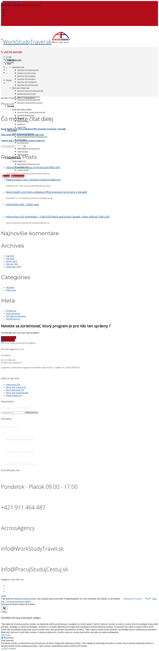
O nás (9, 57)
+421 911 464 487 (13, 52)
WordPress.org (13, 319)
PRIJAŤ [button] (148, 598)
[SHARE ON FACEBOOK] (3, 108)
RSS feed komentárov (16, 316)
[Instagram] (6, 15)
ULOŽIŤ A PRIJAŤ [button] (8, 648)
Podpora (10, 59)
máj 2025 (10, 256)
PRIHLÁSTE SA (31, 413)
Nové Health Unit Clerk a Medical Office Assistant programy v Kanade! (33, 129)
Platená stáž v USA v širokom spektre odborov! (22, 140)
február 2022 (12, 264)
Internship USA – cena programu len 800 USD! (22, 134)
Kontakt (10, 62)
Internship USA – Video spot (22, 204)
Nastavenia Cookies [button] (132, 598)
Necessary (9, 637)
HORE (3, 596)
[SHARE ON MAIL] (7, 108)
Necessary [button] (6, 635)
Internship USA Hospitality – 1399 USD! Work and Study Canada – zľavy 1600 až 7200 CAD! (58, 216)
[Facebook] (6, 10)
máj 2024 (10, 258)
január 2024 (11, 261)
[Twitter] (6, 13)
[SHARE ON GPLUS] (4, 108)
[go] (25, 147)
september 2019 (13, 266)
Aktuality (10, 287)
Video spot (11, 290)
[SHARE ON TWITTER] (1, 108)
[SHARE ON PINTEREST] (6, 108)
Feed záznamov (13, 313)
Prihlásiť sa (11, 310)
